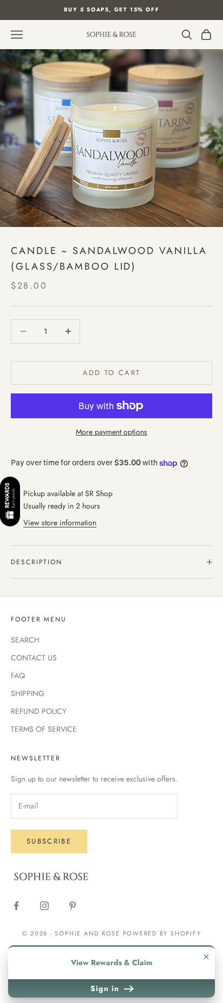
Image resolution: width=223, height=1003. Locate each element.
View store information (59, 522)
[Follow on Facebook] (16, 905)
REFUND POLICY (39, 711)
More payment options (111, 431)
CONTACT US (34, 657)
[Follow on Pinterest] (72, 905)
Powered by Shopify (162, 933)
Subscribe (49, 841)
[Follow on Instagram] (44, 905)
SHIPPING (27, 693)
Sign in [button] (106, 988)
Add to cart (112, 372)
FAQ (18, 675)
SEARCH (25, 639)
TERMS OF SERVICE (44, 729)
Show (10, 502)
